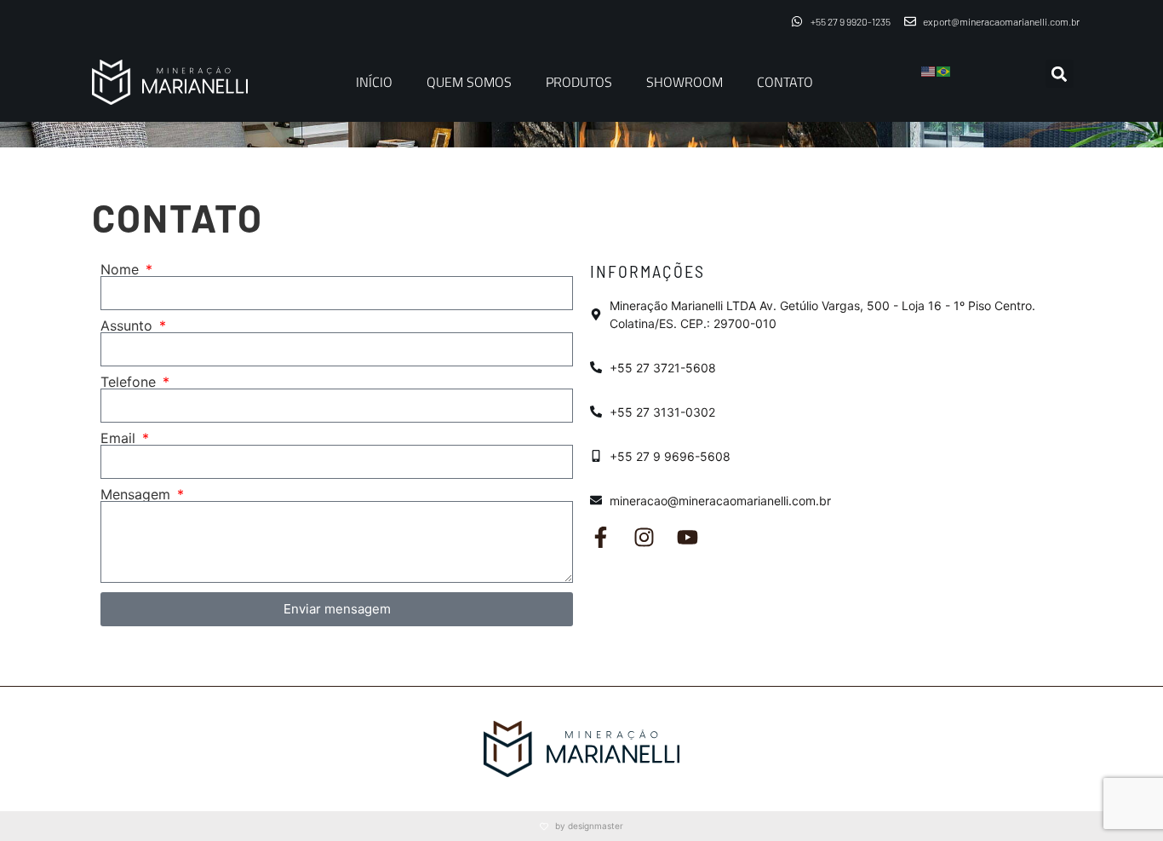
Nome (121, 269)
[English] (929, 69)
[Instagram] (644, 537)
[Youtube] (687, 537)
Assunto (128, 325)
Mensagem (137, 494)
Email (120, 438)
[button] (1060, 74)
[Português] (944, 69)
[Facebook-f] (600, 537)
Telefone (130, 382)
